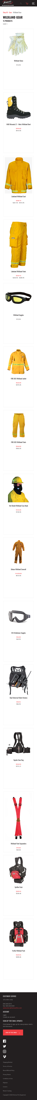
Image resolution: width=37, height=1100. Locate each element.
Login (5, 1015)
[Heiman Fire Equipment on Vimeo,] (4, 1058)
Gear (10, 12)
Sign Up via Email (11, 1032)
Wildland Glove (18, 60)
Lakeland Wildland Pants (18, 271)
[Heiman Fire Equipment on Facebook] (4, 1042)
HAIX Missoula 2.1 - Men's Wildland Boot (19, 124)
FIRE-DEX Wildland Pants (18, 442)
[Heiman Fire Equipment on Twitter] (4, 1047)
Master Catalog (7, 1091)
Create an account (9, 1017)
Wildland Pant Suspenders (18, 843)
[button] (33, 4)
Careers (5, 1087)
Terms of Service (7, 1066)
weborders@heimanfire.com (12, 1008)
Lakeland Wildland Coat (18, 196)
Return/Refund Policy (8, 1070)
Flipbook (5, 1082)
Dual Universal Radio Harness (18, 697)
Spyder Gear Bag (19, 760)
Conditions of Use (8, 1078)
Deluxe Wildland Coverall (18, 569)
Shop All (5, 12)
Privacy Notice (7, 1074)
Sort (5, 24)
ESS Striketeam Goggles (18, 633)
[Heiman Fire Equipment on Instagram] (4, 1052)
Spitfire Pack (18, 887)
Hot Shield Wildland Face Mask (18, 505)
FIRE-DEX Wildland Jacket (18, 378)
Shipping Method (7, 1062)
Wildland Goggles (18, 315)
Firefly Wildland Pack (18, 950)
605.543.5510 (7, 1004)
